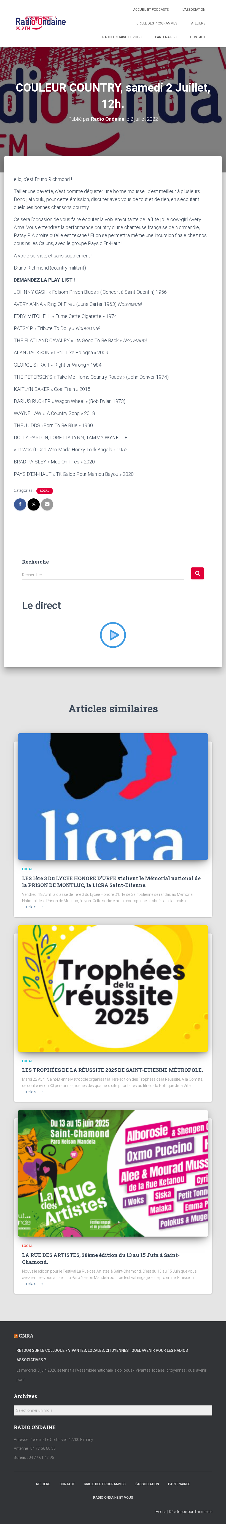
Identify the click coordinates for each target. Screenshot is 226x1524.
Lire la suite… (34, 907)
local (44, 490)
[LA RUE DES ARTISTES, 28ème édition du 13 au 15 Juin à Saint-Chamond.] (113, 1173)
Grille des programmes (156, 23)
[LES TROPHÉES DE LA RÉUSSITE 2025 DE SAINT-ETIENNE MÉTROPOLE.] (113, 988)
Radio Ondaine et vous (121, 37)
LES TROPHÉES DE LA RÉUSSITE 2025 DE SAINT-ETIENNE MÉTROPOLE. (112, 1070)
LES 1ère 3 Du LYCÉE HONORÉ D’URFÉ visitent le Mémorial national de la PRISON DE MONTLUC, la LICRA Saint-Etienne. (111, 881)
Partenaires (165, 37)
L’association (193, 10)
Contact (197, 37)
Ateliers (198, 23)
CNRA (26, 1335)
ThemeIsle (203, 1511)
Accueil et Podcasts (151, 10)
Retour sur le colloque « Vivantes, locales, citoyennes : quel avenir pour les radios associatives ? (102, 1355)
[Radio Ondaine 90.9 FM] (41, 23)
